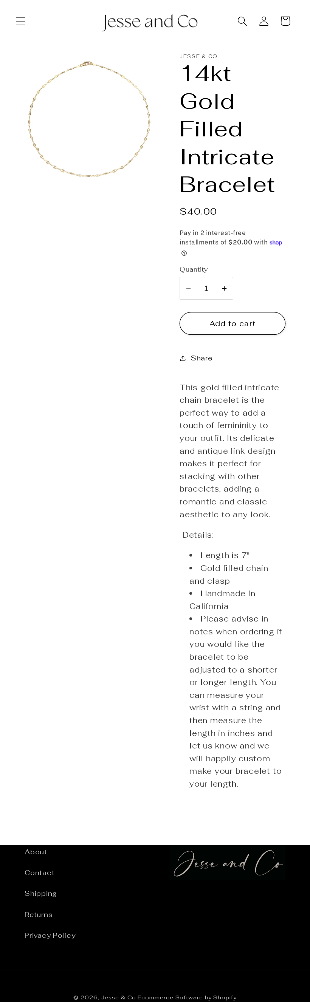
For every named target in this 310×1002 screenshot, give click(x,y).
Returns (39, 914)
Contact (39, 872)
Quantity (194, 269)
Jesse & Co (118, 997)
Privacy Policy (50, 935)
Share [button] (201, 358)
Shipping (41, 893)
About (36, 851)
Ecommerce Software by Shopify (187, 997)
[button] (20, 21)
